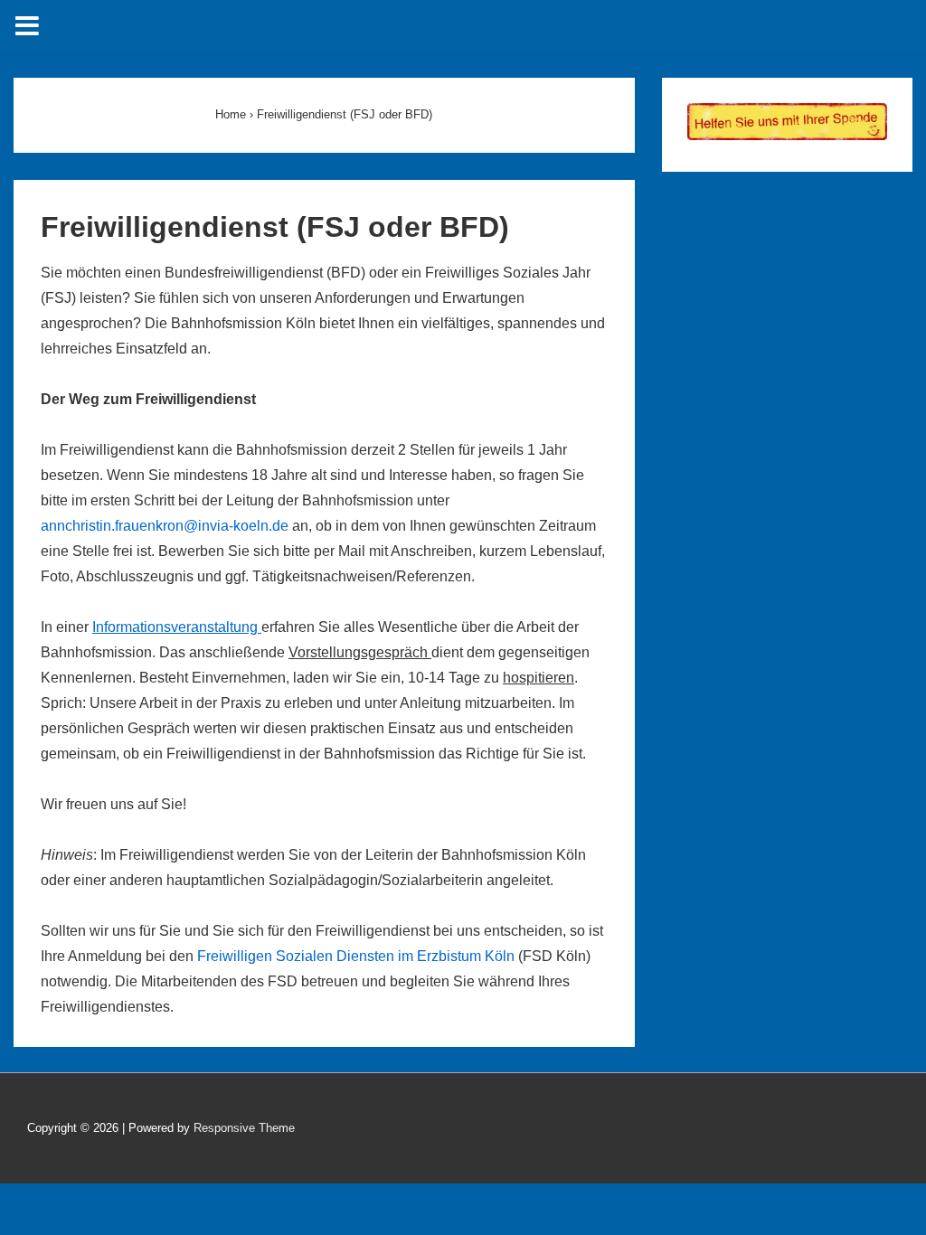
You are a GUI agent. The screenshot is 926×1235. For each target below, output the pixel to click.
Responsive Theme (244, 1128)
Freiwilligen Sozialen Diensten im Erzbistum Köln (356, 956)
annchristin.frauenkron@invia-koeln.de (166, 525)
